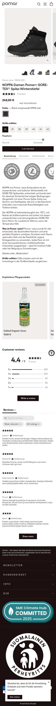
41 (41, 129)
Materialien (24, 156)
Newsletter (13, 565)
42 (48, 129)
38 (19, 129)
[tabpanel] (28, 479)
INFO (7, 584)
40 (33, 129)
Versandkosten (30, 103)
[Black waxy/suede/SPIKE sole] (5, 114)
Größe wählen (9, 123)
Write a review (28, 398)
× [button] (48, 682)
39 (26, 129)
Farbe (21, 108)
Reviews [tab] (9, 409)
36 (5, 129)
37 (12, 129)
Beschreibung (10, 156)
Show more (28, 536)
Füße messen (24, 258)
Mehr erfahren (15, 697)
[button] (24, 72)
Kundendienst (15, 574)
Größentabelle (38, 156)
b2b (6, 593)
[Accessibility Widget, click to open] (52, 353)
